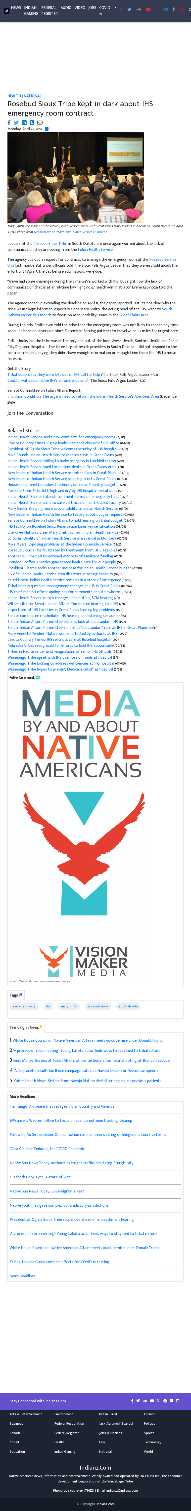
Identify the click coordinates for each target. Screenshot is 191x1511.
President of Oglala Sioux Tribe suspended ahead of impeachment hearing (72, 1219)
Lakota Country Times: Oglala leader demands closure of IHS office (63, 443)
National (105, 1452)
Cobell (14, 1442)
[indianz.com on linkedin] (177, 1401)
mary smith (69, 1006)
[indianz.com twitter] (129, 10)
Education (17, 1452)
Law (102, 1442)
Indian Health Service (95, 249)
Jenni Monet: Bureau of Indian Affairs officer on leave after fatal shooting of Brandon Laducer (92, 1060)
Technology (152, 1442)
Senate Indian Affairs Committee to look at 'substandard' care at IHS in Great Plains (77, 627)
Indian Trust (108, 1414)
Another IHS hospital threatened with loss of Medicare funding (60, 556)
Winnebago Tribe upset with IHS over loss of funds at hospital (60, 657)
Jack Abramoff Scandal (116, 1424)
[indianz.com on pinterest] (165, 1401)
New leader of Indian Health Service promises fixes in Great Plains (62, 473)
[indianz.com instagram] (157, 10)
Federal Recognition (69, 1424)
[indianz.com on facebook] (132, 1401)
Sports (149, 1433)
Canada (15, 1433)
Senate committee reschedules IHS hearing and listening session (61, 615)
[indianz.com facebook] (121, 10)
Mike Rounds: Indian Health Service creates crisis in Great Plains (61, 455)
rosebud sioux (98, 1006)
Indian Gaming (31, 10)
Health (59, 1442)
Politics (149, 1424)
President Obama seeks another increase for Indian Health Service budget (69, 568)
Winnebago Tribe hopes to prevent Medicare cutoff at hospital (60, 669)
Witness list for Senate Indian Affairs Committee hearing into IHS (62, 604)
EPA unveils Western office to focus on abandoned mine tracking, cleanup (71, 1120)
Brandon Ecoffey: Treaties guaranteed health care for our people (61, 562)
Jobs (92, 7)
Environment (63, 1414)
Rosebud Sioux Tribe (50, 243)
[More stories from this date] (46, 129)
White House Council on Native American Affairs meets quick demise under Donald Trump (88, 1040)
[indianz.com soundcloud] (138, 10)
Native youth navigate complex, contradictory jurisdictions (59, 1205)
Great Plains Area (133, 315)
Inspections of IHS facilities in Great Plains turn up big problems (61, 610)
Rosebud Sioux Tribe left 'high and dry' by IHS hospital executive (60, 490)
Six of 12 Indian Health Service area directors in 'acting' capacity (60, 574)
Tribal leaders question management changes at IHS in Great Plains (63, 586)
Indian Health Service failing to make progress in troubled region (62, 461)
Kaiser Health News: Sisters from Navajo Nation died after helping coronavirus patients (87, 1081)
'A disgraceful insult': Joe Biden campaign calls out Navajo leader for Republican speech (86, 1070)
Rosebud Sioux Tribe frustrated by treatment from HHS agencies (62, 550)
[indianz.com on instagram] (159, 1401)
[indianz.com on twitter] (138, 1401)
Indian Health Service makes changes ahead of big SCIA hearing (60, 598)
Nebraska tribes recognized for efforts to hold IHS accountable (60, 645)
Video (80, 7)
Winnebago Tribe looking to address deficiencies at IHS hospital (60, 663)
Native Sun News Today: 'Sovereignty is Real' (47, 1191)
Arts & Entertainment (26, 1414)
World (148, 1452)
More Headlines (23, 1276)
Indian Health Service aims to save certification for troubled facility (64, 502)
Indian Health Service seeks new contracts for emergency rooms (61, 437)
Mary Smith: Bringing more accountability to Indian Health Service (62, 508)
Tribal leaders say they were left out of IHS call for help (54, 374)
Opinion (149, 1414)
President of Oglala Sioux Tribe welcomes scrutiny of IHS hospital (62, 449)
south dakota (128, 1006)
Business (16, 1424)
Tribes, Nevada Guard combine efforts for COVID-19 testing (59, 1262)
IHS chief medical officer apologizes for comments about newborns (64, 592)
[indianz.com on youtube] (148, 10)
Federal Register (49, 10)
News (16, 7)
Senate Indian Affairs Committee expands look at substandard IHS (63, 621)
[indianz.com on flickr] (172, 1401)
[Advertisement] (95, 56)
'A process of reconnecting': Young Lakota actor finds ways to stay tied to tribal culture (86, 1050)
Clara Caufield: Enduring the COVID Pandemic (47, 1149)
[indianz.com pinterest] (182, 10)
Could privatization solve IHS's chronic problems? (48, 380)
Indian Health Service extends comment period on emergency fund (63, 496)
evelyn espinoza (24, 1006)
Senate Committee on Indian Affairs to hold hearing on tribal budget (65, 520)
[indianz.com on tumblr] (174, 10)
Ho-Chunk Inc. (150, 1476)
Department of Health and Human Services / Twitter (70, 232)
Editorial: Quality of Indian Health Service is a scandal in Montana (61, 538)
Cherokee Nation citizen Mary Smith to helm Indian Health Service (62, 532)
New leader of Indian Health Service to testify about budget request (64, 514)
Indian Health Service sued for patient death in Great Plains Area (62, 467)
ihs (48, 1006)
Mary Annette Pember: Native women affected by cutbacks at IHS (62, 633)
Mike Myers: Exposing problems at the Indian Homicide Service (59, 544)
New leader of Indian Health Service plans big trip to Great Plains (61, 479)
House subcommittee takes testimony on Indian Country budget (61, 485)
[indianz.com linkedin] (166, 10)
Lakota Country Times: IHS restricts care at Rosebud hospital (58, 639)
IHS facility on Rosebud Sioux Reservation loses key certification (61, 526)
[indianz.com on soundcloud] (145, 1401)
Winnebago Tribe (120, 1481)
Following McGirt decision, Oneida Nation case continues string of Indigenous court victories (88, 1134)
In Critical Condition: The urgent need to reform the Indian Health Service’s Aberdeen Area (83, 396)
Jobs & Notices (110, 1433)
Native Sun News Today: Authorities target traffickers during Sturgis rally (71, 1163)
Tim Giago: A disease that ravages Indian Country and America (62, 1106)
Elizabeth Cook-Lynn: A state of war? (40, 1177)
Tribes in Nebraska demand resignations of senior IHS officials (59, 651)
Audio (66, 7)
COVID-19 (105, 10)
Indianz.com (106, 1504)
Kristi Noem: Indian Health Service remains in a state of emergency (64, 580)
